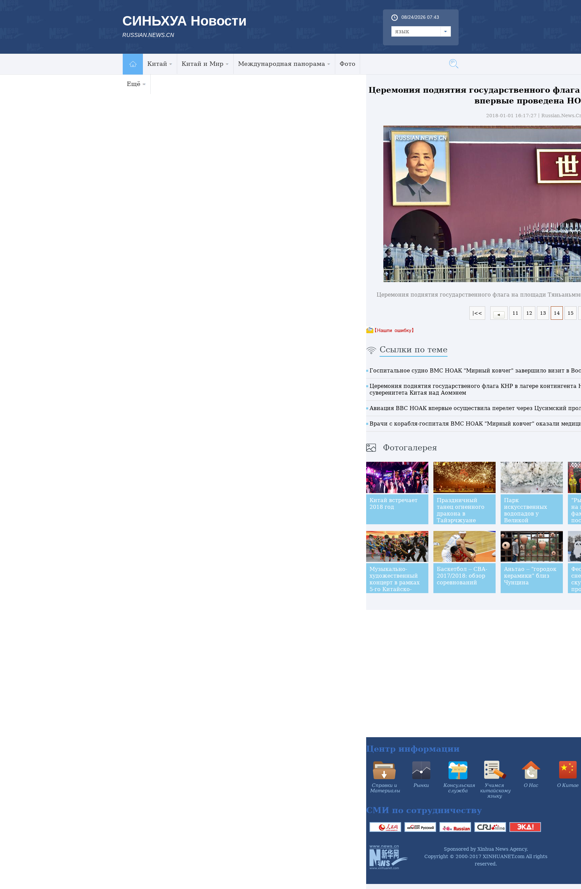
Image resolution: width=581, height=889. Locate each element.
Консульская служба (459, 788)
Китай (157, 63)
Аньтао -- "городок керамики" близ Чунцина (530, 576)
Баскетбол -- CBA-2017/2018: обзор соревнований (462, 576)
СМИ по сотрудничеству (424, 810)
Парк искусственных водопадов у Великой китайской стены (528, 513)
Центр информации (413, 749)
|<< (477, 313)
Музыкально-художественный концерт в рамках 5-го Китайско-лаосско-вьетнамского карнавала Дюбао (395, 589)
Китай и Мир (203, 63)
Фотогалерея (410, 447)
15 (571, 313)
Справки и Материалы (385, 788)
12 (529, 313)
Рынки (421, 785)
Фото (347, 63)
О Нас (531, 785)
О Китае (568, 785)
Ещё (134, 83)
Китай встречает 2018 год (394, 503)
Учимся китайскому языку (495, 791)
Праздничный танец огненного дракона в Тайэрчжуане (461, 510)
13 (543, 313)
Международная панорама (281, 63)
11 (515, 313)
